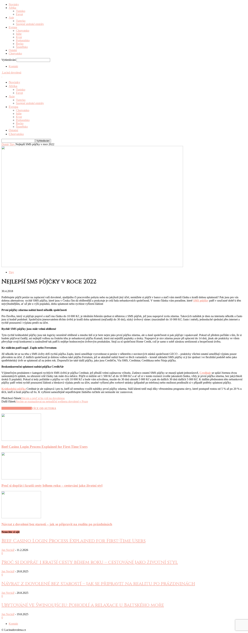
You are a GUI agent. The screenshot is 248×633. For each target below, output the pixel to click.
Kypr (19, 37)
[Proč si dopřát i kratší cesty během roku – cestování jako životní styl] (21, 478)
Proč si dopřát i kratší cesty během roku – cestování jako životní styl (51, 485)
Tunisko (20, 11)
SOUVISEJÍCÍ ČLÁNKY (16, 408)
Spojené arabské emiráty (30, 24)
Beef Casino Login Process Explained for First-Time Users (44, 447)
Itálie (19, 33)
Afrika (12, 7)
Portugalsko (23, 40)
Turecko (20, 20)
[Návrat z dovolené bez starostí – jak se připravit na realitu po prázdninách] (21, 517)
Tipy (11, 272)
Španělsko (22, 46)
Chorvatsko (22, 30)
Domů (5, 144)
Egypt (19, 14)
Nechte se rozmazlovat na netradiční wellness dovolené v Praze (52, 401)
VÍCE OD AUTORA (44, 408)
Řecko (19, 43)
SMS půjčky (200, 300)
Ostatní (13, 50)
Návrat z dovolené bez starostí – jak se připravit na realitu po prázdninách (56, 524)
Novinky (14, 4)
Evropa (13, 27)
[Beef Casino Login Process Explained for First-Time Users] (21, 439)
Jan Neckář (7, 549)
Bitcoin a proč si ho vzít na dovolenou (43, 398)
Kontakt (13, 66)
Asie (11, 17)
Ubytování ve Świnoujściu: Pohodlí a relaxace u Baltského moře (82, 605)
